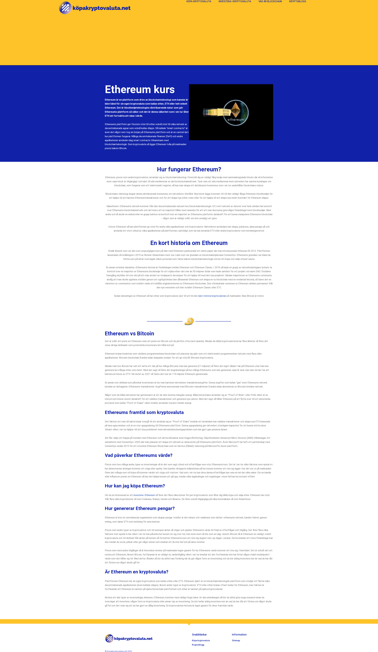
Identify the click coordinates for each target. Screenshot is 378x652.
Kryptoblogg (297, 1)
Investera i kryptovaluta (235, 1)
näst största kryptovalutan (212, 296)
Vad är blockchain (270, 1)
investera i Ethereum (144, 495)
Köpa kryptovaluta (198, 1)
